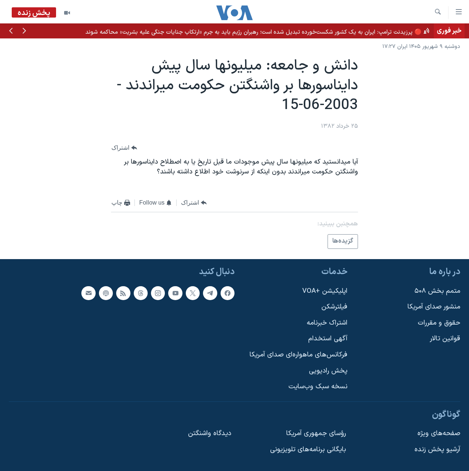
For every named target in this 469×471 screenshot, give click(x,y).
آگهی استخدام (327, 339)
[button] (24, 31)
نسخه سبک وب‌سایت (317, 387)
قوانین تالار (445, 339)
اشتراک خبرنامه (327, 323)
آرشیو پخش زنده (437, 450)
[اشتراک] (88, 293)
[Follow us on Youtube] (175, 293)
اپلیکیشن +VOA (324, 291)
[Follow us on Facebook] (227, 293)
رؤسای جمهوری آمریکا (316, 433)
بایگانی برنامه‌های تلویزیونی (308, 450)
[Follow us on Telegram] (210, 293)
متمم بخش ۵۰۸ (437, 291)
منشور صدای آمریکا (433, 307)
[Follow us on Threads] (141, 293)
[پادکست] (106, 293)
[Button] (124, 148)
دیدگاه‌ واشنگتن (209, 433)
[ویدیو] (67, 12)
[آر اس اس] (123, 293)
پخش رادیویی (328, 371)
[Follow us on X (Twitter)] (193, 293)
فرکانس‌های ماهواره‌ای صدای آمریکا (298, 355)
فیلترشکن (334, 307)
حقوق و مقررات (439, 323)
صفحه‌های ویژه (438, 433)
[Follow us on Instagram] (158, 293)
